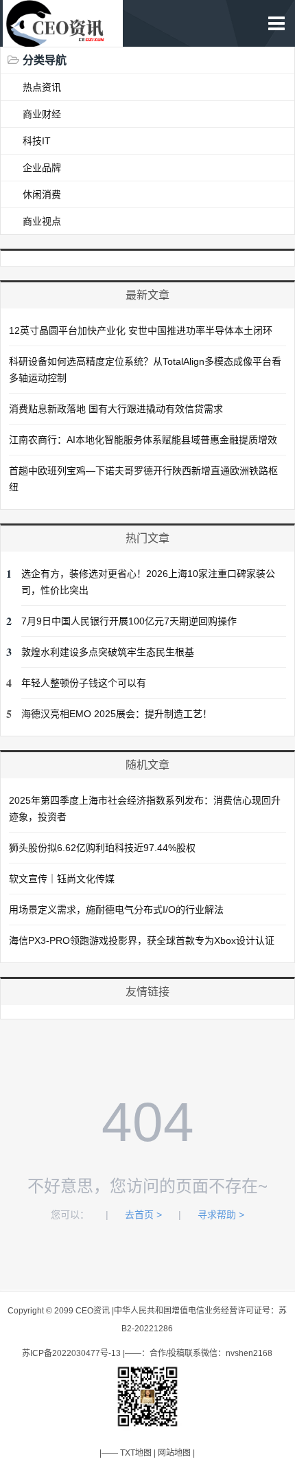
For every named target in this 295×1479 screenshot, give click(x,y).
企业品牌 (42, 167)
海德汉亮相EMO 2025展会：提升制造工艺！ (116, 713)
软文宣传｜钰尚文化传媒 (62, 878)
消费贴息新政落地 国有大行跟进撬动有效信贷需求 (116, 408)
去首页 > (143, 1214)
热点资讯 (42, 87)
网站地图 (174, 1453)
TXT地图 (136, 1453)
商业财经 (42, 114)
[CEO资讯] (62, 39)
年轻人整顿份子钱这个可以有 (83, 682)
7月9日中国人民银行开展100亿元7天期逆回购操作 (129, 621)
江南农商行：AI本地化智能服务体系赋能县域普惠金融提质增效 (143, 439)
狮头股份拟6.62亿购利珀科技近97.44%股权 (102, 847)
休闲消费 (42, 194)
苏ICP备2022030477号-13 (71, 1353)
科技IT (37, 140)
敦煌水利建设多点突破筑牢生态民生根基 (107, 651)
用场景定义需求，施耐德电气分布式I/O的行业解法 (116, 909)
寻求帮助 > (221, 1214)
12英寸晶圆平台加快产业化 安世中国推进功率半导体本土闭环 (140, 330)
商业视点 (42, 221)
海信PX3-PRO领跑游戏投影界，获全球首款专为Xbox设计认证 (141, 940)
